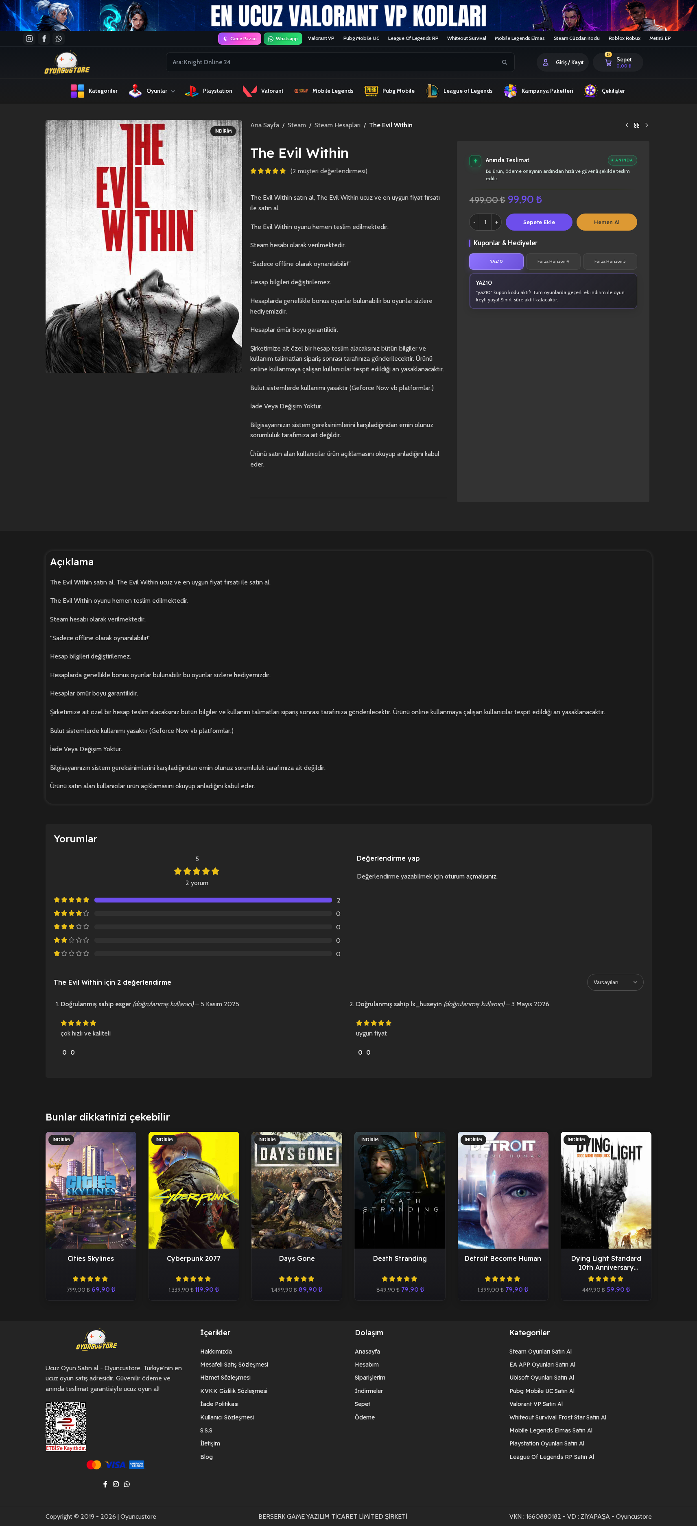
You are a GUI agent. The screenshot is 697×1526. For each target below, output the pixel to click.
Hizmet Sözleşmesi (225, 1377)
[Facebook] (44, 39)
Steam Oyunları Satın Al (540, 1351)
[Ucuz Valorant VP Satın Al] (348, 15)
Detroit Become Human (503, 1258)
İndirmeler (369, 1391)
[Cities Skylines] (91, 1190)
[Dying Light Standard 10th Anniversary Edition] (606, 1190)
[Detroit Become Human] (503, 1190)
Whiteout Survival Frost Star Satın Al (557, 1417)
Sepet (362, 1404)
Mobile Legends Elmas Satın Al (550, 1430)
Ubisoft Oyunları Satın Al (541, 1377)
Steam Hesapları (338, 125)
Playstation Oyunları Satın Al (546, 1443)
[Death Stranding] (399, 1190)
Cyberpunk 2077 (194, 1258)
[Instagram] (29, 39)
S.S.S (206, 1430)
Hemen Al (607, 222)
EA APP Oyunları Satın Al (542, 1364)
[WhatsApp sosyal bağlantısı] (127, 1484)
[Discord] (58, 39)
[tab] (496, 261)
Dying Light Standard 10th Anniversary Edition (606, 1267)
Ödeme (365, 1417)
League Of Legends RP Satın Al (551, 1457)
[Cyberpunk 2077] (194, 1190)
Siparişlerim (370, 1377)
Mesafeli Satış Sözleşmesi (234, 1364)
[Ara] (504, 62)
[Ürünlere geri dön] (637, 126)
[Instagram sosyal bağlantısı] (115, 1484)
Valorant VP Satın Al (536, 1404)
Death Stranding (400, 1258)
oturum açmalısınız (470, 876)
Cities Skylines (91, 1258)
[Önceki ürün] (627, 126)
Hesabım (367, 1364)
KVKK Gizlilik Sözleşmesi (233, 1391)
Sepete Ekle (539, 222)
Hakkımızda (216, 1351)
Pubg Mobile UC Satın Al (542, 1391)
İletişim (210, 1443)
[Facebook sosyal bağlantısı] (105, 1484)
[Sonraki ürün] (646, 126)
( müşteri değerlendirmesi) (329, 171)
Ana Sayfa (264, 125)
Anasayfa (367, 1351)
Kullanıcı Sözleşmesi (227, 1417)
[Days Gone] (296, 1190)
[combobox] (331, 62)
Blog (206, 1457)
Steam (297, 125)
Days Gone (297, 1258)
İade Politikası (219, 1404)
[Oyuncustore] (82, 62)
